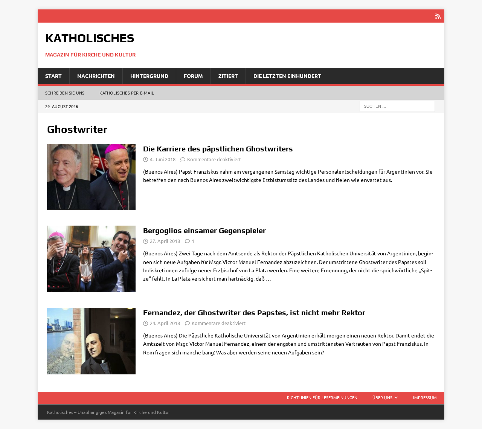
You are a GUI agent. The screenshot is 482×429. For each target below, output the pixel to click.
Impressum (425, 397)
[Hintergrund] (91, 259)
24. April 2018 (165, 323)
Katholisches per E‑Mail (126, 93)
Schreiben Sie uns (64, 93)
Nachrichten (96, 75)
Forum (193, 75)
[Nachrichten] (91, 177)
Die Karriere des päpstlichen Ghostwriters (218, 148)
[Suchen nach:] (397, 105)
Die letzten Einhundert (287, 75)
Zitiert (228, 75)
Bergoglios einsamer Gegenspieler (204, 230)
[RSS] (437, 16)
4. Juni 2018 (162, 159)
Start (53, 75)
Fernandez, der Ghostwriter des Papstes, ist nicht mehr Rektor (254, 312)
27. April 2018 (165, 241)
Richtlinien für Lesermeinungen (322, 397)
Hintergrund (149, 75)
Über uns (382, 397)
